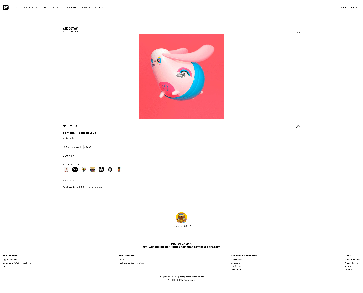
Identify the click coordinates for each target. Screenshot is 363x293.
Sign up (355, 7)
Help (5, 266)
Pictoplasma (20, 7)
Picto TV (98, 7)
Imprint (348, 266)
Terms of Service (352, 259)
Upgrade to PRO (10, 259)
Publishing (85, 7)
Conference (57, 7)
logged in (84, 186)
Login (343, 7)
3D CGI (89, 146)
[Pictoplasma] (6, 7)
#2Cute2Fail (69, 137)
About (121, 259)
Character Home (38, 7)
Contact (348, 269)
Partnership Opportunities (131, 263)
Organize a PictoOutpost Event (17, 263)
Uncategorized (73, 146)
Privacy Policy (351, 263)
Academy (71, 7)
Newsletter (236, 269)
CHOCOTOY (70, 28)
